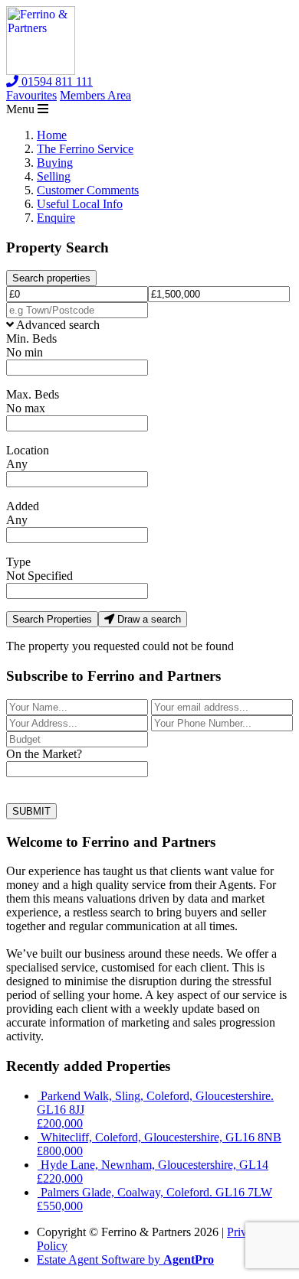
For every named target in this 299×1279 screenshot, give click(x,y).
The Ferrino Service (85, 148)
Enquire (56, 217)
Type (18, 561)
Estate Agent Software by (125, 1259)
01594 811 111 (55, 81)
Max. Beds (32, 394)
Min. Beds (31, 338)
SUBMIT (31, 811)
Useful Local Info (80, 203)
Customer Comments (88, 190)
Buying (55, 162)
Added (22, 506)
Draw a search (147, 619)
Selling (54, 176)
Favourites (31, 95)
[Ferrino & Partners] (40, 70)
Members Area (95, 95)
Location (27, 450)
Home (52, 135)
